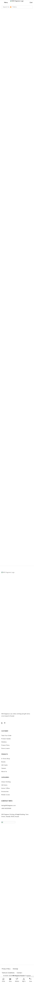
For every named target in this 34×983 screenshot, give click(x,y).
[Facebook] (1, 723)
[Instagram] (4, 723)
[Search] (31, 7)
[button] (4, 2)
